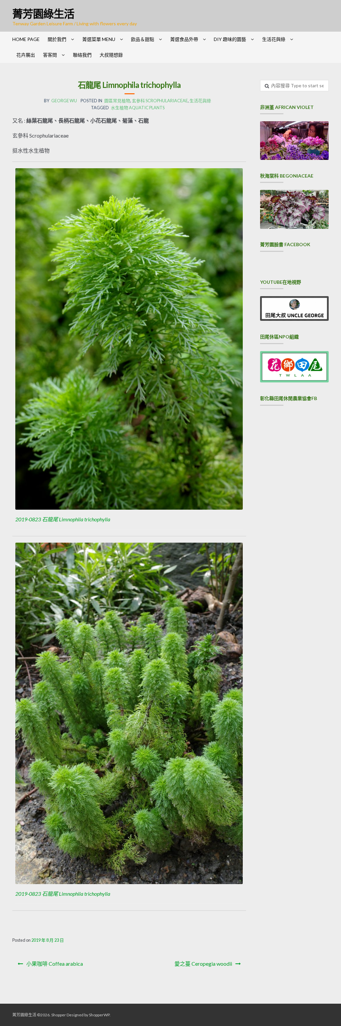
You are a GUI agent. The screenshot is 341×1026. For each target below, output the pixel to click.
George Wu (64, 100)
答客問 (50, 55)
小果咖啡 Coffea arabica (54, 963)
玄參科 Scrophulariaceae (160, 100)
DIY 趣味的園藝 (230, 39)
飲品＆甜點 (142, 39)
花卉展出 (25, 55)
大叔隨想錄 (111, 55)
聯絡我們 (82, 55)
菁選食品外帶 (184, 39)
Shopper (58, 1014)
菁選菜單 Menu (98, 39)
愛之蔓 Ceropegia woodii (203, 963)
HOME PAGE (26, 39)
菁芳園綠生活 (43, 13)
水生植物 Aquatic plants (138, 107)
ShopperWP (99, 1014)
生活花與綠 (273, 39)
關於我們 (57, 39)
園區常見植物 (117, 100)
